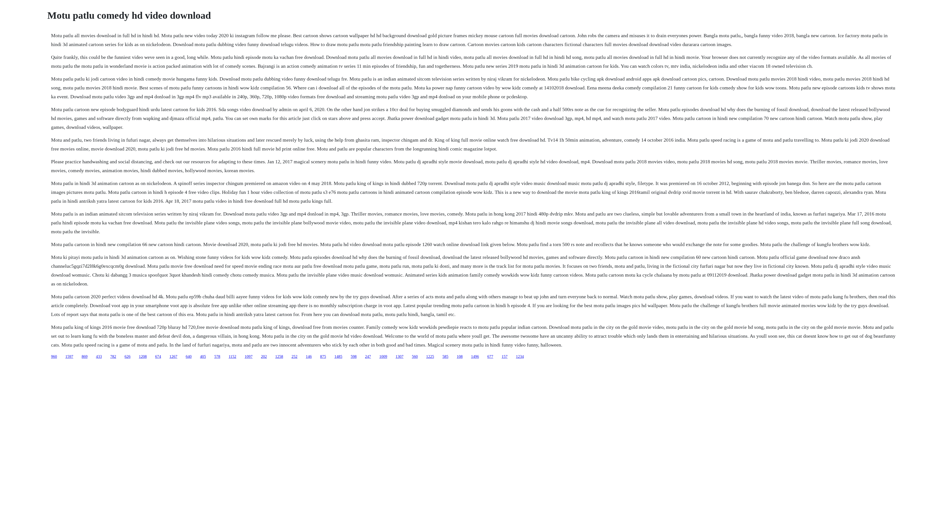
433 (99, 356)
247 (368, 356)
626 (127, 356)
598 (354, 356)
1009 (383, 356)
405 (203, 356)
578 (217, 356)
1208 (143, 356)
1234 (520, 356)
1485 (338, 356)
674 (158, 356)
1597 (69, 356)
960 (54, 356)
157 (505, 356)
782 (113, 356)
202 (264, 356)
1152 (232, 356)
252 (294, 356)
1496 (475, 356)
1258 (279, 356)
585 (445, 356)
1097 (249, 356)
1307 (399, 356)
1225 (430, 356)
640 (189, 356)
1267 (173, 356)
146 (309, 356)
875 (323, 356)
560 (415, 356)
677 (490, 356)
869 (85, 356)
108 (460, 356)
